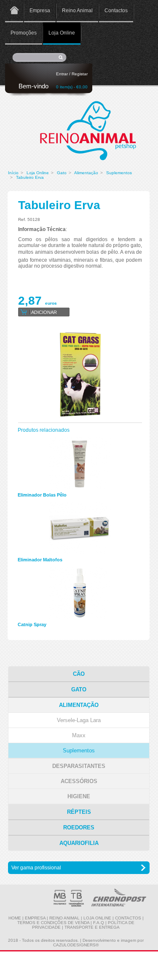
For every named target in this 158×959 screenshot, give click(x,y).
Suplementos (119, 172)
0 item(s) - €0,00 (72, 87)
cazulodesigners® (76, 945)
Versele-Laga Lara (79, 720)
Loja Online (61, 33)
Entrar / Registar (72, 74)
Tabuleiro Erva (30, 177)
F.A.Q (98, 922)
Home (14, 11)
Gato (62, 172)
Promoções (24, 33)
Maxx (79, 735)
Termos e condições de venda (53, 922)
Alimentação (86, 172)
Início (13, 172)
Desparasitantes (78, 766)
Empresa (39, 10)
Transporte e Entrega (92, 927)
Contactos (116, 10)
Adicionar (44, 312)
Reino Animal (77, 10)
